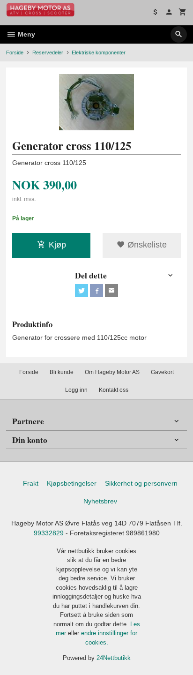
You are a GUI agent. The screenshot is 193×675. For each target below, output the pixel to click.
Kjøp (57, 244)
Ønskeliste (146, 244)
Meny (25, 34)
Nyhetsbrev (100, 501)
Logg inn (76, 390)
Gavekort (162, 372)
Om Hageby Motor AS (112, 372)
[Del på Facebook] (96, 290)
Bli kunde (62, 372)
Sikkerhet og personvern (141, 483)
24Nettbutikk (113, 657)
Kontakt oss (113, 390)
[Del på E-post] (111, 290)
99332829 (49, 533)
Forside (14, 52)
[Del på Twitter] (81, 290)
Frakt (30, 483)
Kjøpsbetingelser (71, 483)
